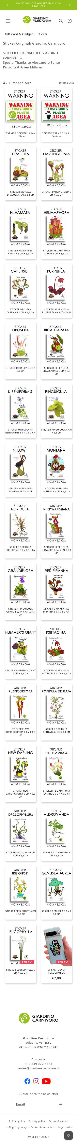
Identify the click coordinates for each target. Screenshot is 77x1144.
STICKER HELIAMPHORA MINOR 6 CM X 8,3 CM (56, 252)
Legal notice (65, 1127)
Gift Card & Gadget (19, 34)
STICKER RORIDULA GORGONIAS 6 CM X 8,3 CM (21, 549)
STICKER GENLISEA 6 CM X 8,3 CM (56, 913)
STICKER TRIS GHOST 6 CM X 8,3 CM (20, 913)
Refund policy (17, 1121)
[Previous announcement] (7, 5)
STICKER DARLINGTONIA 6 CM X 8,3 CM (56, 193)
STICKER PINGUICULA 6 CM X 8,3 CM (56, 431)
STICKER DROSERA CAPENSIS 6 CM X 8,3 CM (20, 311)
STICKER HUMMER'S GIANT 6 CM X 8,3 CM (20, 672)
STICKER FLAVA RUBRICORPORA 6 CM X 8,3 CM (21, 732)
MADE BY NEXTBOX (38, 1136)
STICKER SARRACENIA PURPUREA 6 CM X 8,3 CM (56, 311)
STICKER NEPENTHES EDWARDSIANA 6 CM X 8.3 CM (56, 550)
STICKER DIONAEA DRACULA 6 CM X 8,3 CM (20, 193)
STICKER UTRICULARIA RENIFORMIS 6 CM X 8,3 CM (20, 431)
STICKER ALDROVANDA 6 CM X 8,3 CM (56, 854)
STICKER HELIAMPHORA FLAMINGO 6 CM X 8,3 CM (56, 792)
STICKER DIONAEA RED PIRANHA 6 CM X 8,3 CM (56, 610)
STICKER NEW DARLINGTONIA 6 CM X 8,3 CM (20, 793)
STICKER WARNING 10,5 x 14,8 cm (56, 135)
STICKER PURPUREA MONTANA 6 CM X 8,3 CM (56, 490)
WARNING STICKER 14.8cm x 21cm (21, 135)
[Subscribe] (60, 1104)
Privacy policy (37, 1121)
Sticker (43, 34)
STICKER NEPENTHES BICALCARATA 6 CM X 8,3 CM (56, 371)
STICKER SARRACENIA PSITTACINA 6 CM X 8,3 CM (56, 672)
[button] (8, 21)
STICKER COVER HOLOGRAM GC (57, 971)
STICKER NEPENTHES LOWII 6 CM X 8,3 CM (20, 490)
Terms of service (58, 1121)
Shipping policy (18, 1127)
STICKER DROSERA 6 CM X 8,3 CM (20, 370)
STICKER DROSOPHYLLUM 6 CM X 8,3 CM (20, 854)
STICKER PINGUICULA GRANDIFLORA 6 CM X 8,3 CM (20, 611)
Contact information (42, 1127)
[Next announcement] (69, 5)
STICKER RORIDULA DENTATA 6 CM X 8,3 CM (56, 731)
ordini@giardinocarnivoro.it (38, 1068)
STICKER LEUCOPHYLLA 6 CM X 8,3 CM (20, 971)
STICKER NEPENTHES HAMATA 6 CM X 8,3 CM (20, 252)
